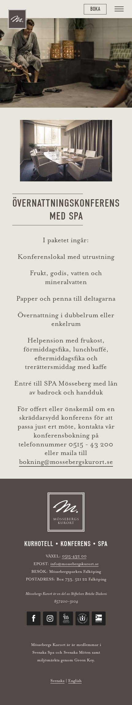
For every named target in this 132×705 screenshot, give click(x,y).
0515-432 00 (74, 556)
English (75, 680)
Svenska (57, 680)
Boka (95, 9)
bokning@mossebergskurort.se (66, 461)
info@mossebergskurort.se (74, 563)
